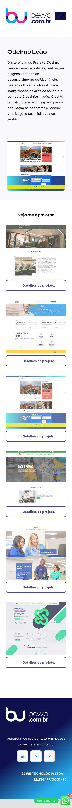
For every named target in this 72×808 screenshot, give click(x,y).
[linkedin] (22, 756)
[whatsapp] (36, 756)
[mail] (49, 756)
